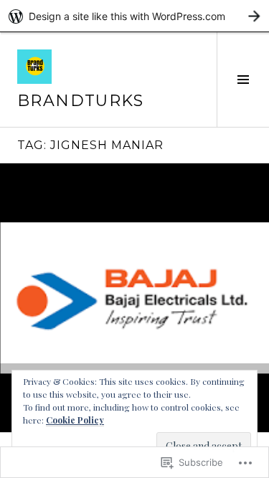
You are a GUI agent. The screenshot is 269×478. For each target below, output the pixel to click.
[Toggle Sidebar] (243, 79)
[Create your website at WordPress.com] (134, 16)
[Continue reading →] (134, 297)
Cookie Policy (75, 420)
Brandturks (80, 100)
